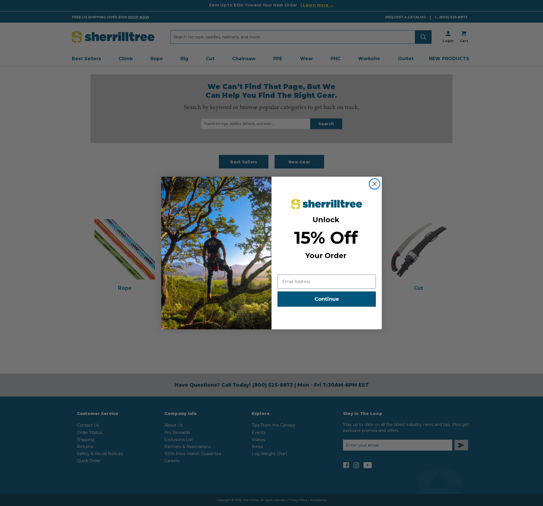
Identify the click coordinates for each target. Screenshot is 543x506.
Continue (326, 299)
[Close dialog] (375, 184)
